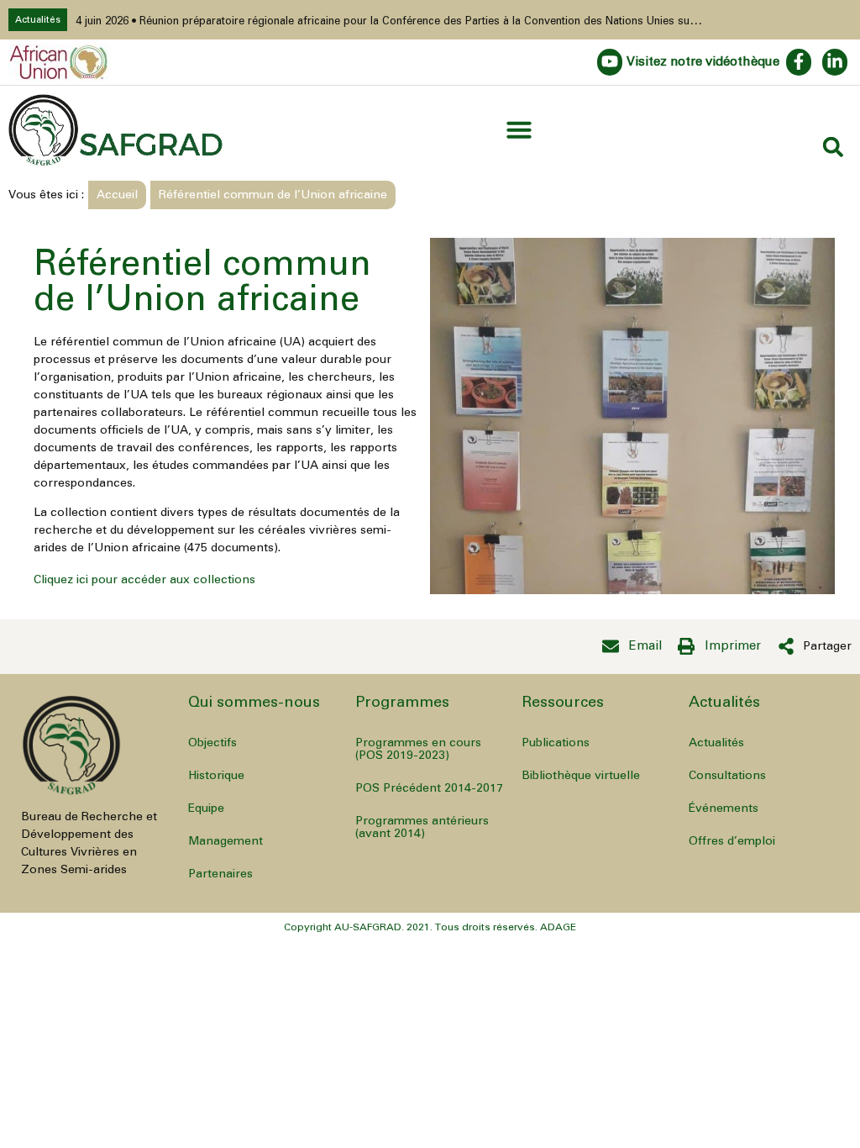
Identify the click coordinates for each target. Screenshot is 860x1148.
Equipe (206, 808)
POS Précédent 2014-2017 (429, 788)
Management (225, 841)
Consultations (727, 776)
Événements (723, 808)
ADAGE (558, 927)
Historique (216, 776)
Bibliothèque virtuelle (581, 776)
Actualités (716, 743)
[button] (519, 129)
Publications (556, 743)
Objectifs (212, 743)
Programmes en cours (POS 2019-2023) (418, 749)
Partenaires (220, 874)
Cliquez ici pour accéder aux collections (144, 580)
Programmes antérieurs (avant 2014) (422, 827)
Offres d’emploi (732, 841)
